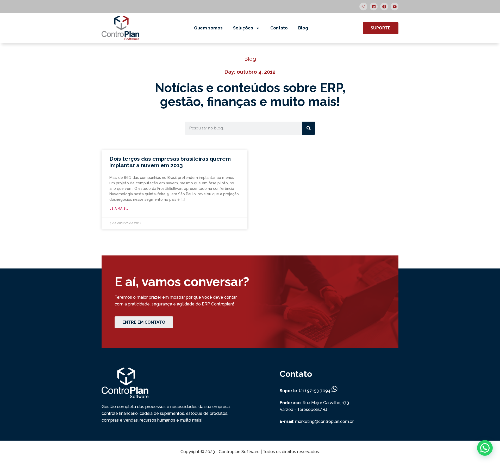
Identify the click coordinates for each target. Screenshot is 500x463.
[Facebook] (384, 6)
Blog (303, 28)
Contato (279, 28)
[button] (485, 448)
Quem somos (208, 28)
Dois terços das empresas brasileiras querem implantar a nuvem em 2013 (170, 161)
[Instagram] (363, 6)
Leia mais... (118, 208)
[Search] (308, 128)
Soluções (243, 28)
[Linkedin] (374, 6)
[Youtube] (394, 6)
